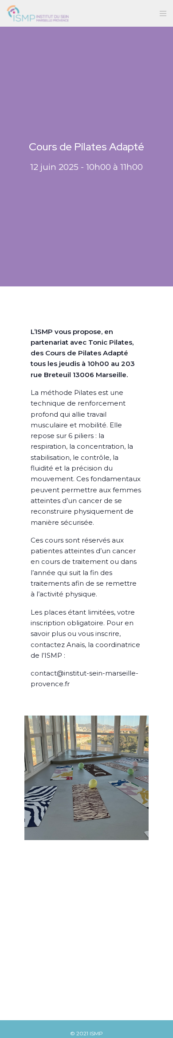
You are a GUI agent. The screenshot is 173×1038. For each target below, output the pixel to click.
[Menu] (160, 13)
